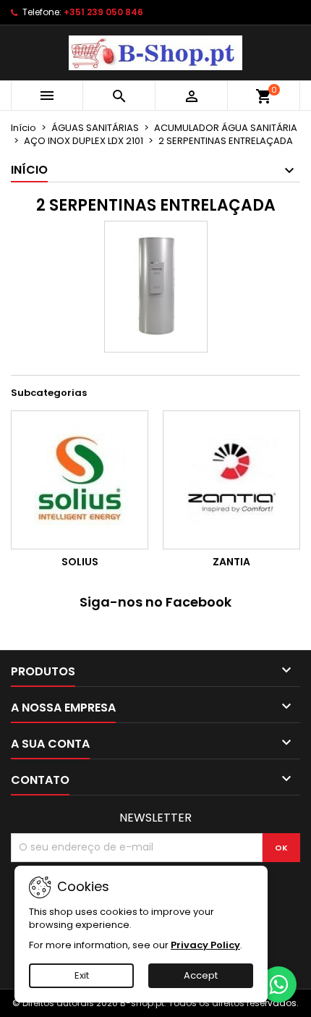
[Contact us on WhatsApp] (278, 984)
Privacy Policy (205, 945)
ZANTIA (231, 561)
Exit (81, 975)
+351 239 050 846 (103, 12)
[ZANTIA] (231, 479)
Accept (201, 975)
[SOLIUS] (79, 479)
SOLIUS (79, 561)
